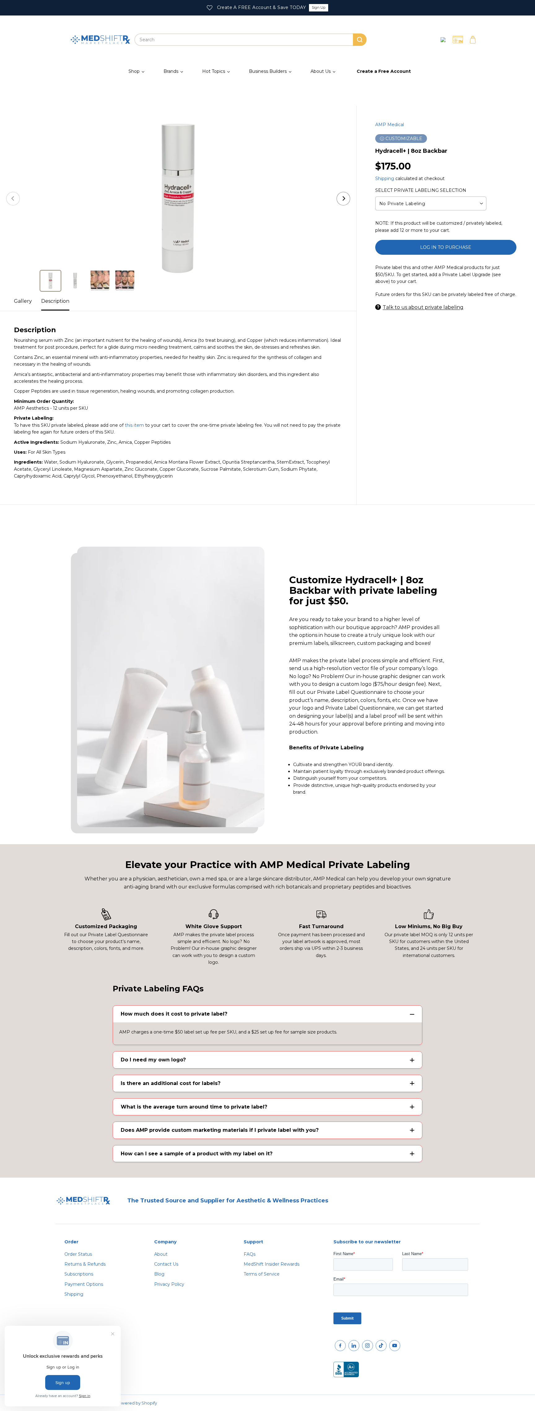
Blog (159, 1274)
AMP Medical (389, 124)
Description (55, 301)
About (160, 1254)
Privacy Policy (169, 1284)
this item (134, 425)
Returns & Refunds (85, 1264)
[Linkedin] (354, 1345)
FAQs (249, 1254)
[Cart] (473, 39)
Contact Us (166, 1264)
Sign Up (318, 7)
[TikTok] (381, 1345)
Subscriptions (78, 1274)
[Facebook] (340, 1345)
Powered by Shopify (136, 1402)
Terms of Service (262, 1274)
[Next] (343, 198)
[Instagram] (367, 1345)
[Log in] (443, 39)
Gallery (23, 301)
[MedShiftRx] (100, 39)
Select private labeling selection (420, 190)
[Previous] (13, 198)
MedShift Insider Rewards (271, 1264)
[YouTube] (395, 1345)
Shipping (384, 178)
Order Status (78, 1254)
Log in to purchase (445, 247)
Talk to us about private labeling (423, 307)
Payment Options (83, 1284)
